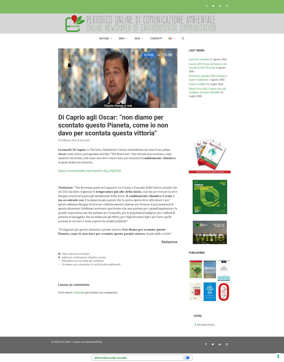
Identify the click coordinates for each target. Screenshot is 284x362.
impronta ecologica (79, 253)
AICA (137, 38)
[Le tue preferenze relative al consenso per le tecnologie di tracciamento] (278, 356)
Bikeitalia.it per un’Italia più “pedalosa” (83, 260)
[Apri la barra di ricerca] (183, 38)
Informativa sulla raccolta (111, 357)
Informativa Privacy (205, 325)
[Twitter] (213, 6)
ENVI (121, 38)
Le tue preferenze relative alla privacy (156, 357)
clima (65, 253)
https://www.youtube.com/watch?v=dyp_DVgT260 (89, 171)
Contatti (156, 38)
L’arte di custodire (199, 59)
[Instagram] (226, 6)
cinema (102, 257)
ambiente (67, 257)
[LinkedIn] (220, 6)
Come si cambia (197, 84)
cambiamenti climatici (85, 257)
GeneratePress (94, 341)
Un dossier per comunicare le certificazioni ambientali (91, 264)
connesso (79, 292)
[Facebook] (206, 6)
